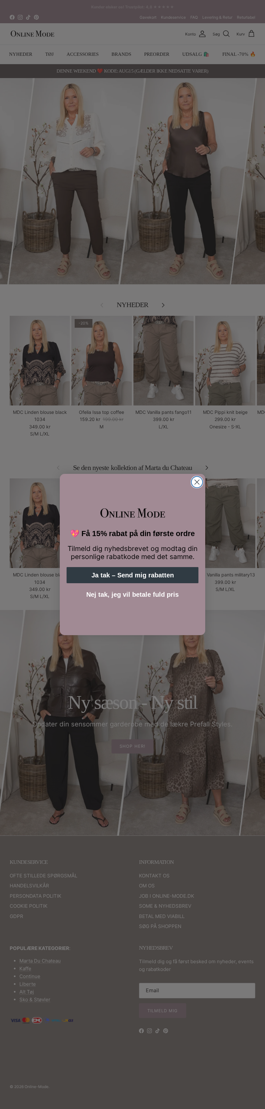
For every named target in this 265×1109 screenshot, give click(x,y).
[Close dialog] (197, 482)
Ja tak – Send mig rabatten (132, 575)
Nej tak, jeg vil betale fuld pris (132, 594)
